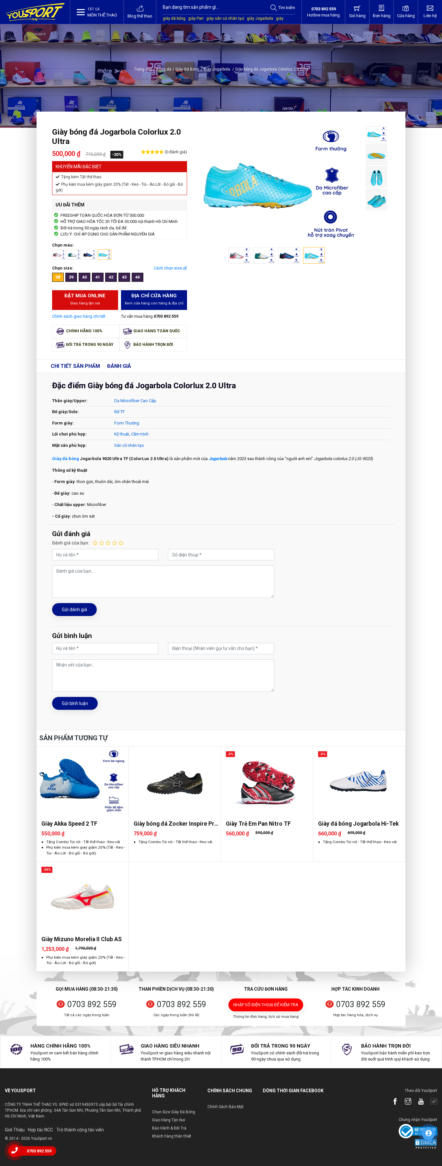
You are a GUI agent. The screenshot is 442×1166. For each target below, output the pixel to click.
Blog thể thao (139, 16)
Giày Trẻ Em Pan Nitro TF (258, 823)
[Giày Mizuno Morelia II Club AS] (82, 896)
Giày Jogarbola (219, 69)
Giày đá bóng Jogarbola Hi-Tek (358, 823)
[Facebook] (391, 1102)
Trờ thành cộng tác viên (80, 1129)
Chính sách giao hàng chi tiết (78, 316)
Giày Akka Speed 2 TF (69, 823)
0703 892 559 (91, 1004)
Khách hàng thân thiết (171, 1136)
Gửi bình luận (75, 703)
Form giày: (63, 423)
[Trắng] (74, 254)
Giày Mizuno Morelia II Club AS (81, 939)
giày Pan (196, 18)
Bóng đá (163, 69)
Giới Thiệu (15, 1129)
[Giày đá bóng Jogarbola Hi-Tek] (359, 780)
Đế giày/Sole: (65, 411)
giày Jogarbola (260, 18)
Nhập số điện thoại (265, 1004)
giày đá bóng (174, 18)
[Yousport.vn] (35, 12)
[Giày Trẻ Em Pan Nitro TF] (267, 780)
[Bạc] (59, 254)
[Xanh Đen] (89, 254)
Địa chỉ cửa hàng (154, 299)
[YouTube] (417, 1102)
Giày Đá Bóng (187, 69)
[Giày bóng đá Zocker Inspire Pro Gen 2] (175, 780)
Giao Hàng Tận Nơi (168, 1120)
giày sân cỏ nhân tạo (225, 18)
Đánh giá (119, 366)
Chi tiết (75, 366)
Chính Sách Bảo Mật (225, 1107)
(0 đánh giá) (175, 151)
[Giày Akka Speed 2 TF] (82, 780)
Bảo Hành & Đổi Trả (169, 1128)
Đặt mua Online (84, 299)
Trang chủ (143, 69)
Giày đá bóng (65, 458)
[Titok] (430, 1102)
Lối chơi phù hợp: (69, 434)
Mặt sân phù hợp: (69, 445)
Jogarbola (218, 458)
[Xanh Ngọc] (104, 254)
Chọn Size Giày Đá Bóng (173, 1112)
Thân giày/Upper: (70, 400)
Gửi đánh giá (74, 609)
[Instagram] (404, 1102)
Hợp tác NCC (40, 1129)
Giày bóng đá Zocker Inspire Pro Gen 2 (176, 823)
